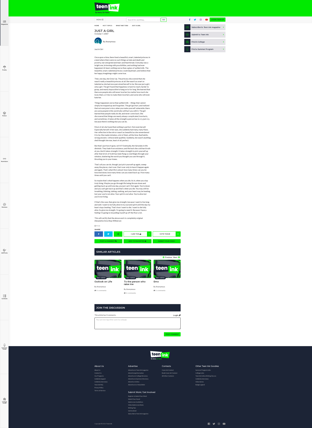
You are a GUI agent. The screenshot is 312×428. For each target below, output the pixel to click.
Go (163, 20)
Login (176, 315)
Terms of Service (99, 390)
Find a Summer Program (202, 49)
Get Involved (132, 411)
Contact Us (98, 373)
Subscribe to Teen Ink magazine (138, 414)
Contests (4, 298)
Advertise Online (133, 382)
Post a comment (107, 241)
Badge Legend (200, 385)
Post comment (172, 334)
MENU (99, 20)
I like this (140, 234)
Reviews (4, 207)
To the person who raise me (135, 283)
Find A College (198, 42)
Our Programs (99, 376)
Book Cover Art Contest (169, 373)
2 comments (160, 290)
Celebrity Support (100, 379)
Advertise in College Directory (138, 376)
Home (96, 25)
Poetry (4, 70)
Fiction (4, 116)
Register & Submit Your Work (137, 396)
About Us (97, 370)
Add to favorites (137, 241)
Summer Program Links (203, 370)
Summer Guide (4, 348)
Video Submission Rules (136, 405)
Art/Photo (4, 253)
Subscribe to (206, 27)
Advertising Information (136, 373)
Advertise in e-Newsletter (136, 385)
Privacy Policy (98, 388)
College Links (199, 373)
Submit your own (166, 241)
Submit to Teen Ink (200, 35)
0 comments (101, 290)
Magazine (4, 24)
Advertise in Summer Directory (138, 379)
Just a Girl (136, 25)
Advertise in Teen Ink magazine (138, 370)
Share (97, 229)
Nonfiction (4, 161)
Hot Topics (107, 25)
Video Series (199, 382)
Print (98, 226)
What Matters (122, 25)
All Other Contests (168, 376)
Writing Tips (132, 408)
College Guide (4, 402)
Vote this (169, 234)
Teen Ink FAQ (98, 385)
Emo (156, 281)
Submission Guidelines (135, 402)
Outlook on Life (103, 281)
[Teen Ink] (109, 7)
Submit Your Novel (134, 399)
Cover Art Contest (168, 370)
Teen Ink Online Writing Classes (205, 376)
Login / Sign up (217, 19)
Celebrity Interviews (101, 382)
